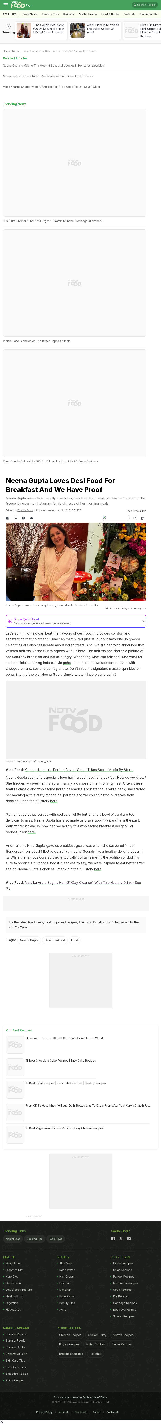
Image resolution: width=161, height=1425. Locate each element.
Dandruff (65, 1289)
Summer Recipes (17, 1334)
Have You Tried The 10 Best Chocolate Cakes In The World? (65, 1038)
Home (6, 51)
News (15, 51)
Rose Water (67, 1269)
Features (9, 14)
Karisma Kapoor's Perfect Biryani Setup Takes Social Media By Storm (79, 770)
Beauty (63, 1257)
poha (67, 663)
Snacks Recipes (123, 1316)
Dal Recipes (121, 1296)
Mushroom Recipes (125, 1283)
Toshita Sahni (25, 510)
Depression (13, 1283)
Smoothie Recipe (17, 1373)
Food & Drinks (110, 14)
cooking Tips (50, 14)
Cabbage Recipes (125, 1303)
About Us (63, 1412)
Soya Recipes (122, 1289)
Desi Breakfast (55, 940)
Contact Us (112, 1412)
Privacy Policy (44, 1412)
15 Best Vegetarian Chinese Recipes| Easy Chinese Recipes (64, 1128)
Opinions (69, 14)
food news (35, 922)
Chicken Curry (97, 1335)
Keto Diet (12, 1276)
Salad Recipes (122, 1269)
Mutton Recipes (123, 1335)
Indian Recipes (69, 1328)
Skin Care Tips (15, 1360)
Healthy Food (14, 1296)
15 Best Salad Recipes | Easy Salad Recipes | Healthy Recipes (66, 1083)
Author (97, 1412)
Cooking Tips (35, 1238)
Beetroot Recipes (124, 1309)
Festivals (129, 14)
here (53, 801)
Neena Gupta (29, 940)
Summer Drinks (15, 1347)
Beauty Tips (67, 1303)
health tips (52, 922)
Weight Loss (12, 1238)
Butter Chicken (95, 1344)
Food (74, 940)
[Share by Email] (134, 518)
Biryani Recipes (69, 1344)
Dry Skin (64, 1283)
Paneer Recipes (123, 1276)
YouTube (21, 927)
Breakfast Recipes (71, 1353)
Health (9, 1257)
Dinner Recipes (123, 1263)
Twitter (134, 922)
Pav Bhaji (96, 1353)
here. (32, 832)
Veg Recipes (120, 1257)
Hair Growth (67, 1276)
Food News (30, 14)
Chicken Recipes (70, 1335)
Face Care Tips (16, 1367)
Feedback (81, 1412)
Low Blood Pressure (19, 1289)
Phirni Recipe (14, 1380)
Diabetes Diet (14, 1269)
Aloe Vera (65, 1263)
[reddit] (31, 518)
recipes (72, 922)
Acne (62, 1309)
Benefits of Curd (16, 1353)
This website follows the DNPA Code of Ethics (80, 1397)
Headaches (13, 1309)
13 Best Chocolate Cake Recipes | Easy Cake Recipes (61, 1060)
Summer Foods (15, 1340)
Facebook (100, 922)
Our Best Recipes (19, 1030)
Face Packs (67, 1296)
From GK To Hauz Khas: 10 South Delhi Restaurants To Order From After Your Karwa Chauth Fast (88, 1105)
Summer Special (16, 1328)
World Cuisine (88, 14)
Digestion (12, 1303)
